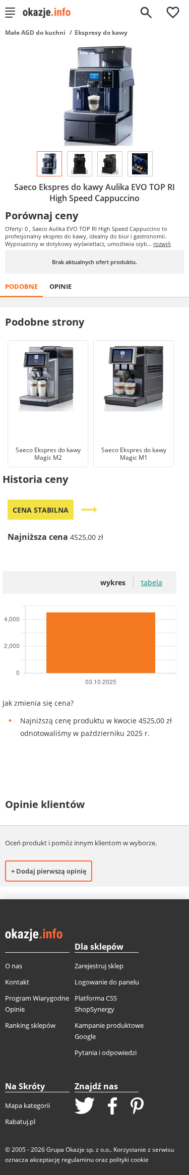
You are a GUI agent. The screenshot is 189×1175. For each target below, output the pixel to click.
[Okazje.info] (50, 12)
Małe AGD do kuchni (35, 32)
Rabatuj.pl (20, 1121)
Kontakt (17, 981)
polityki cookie (129, 1159)
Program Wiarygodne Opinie (37, 1004)
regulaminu (77, 1159)
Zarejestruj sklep (99, 965)
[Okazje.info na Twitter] (85, 1106)
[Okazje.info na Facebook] (112, 1107)
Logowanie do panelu (107, 981)
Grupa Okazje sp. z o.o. (78, 1149)
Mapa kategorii (27, 1105)
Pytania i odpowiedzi (106, 1052)
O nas (13, 965)
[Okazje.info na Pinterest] (137, 1107)
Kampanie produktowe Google (109, 1031)
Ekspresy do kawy (101, 32)
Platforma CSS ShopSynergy (96, 1004)
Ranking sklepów (30, 1025)
